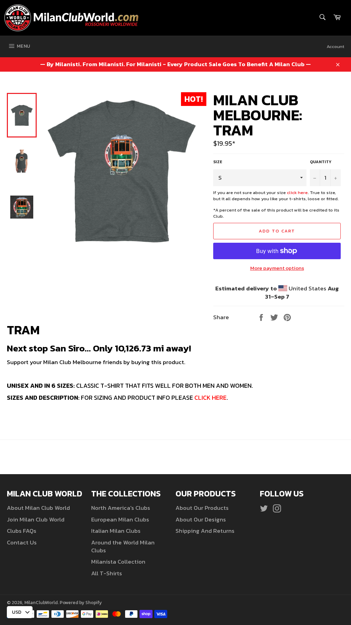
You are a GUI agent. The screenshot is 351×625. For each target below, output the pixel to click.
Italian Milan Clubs (116, 530)
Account (335, 46)
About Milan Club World (38, 507)
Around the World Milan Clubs (123, 546)
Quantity (320, 162)
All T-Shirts (106, 573)
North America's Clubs (120, 507)
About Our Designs (201, 519)
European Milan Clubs (120, 519)
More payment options (277, 268)
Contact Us (22, 542)
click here (297, 192)
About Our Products (202, 507)
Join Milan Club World (35, 519)
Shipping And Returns (205, 530)
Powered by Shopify (81, 602)
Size (217, 162)
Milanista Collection (118, 561)
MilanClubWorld (41, 602)
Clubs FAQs (21, 530)
